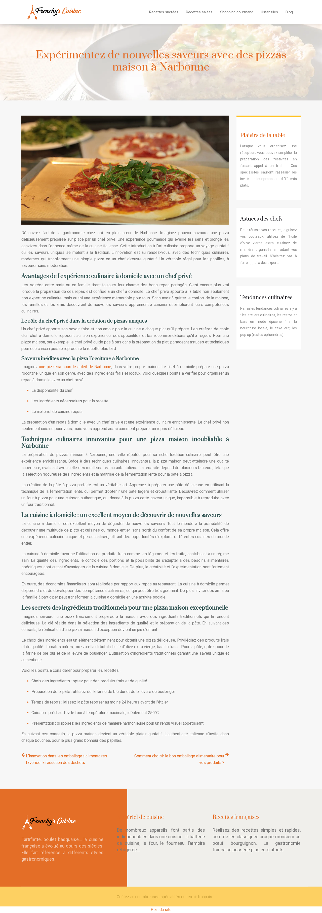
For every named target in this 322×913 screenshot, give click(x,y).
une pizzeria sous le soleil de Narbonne (75, 366)
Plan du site (161, 909)
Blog (289, 12)
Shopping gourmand (236, 12)
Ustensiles (269, 12)
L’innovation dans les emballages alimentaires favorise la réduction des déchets (66, 759)
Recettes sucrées (163, 12)
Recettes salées (199, 12)
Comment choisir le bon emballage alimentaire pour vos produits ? (179, 759)
